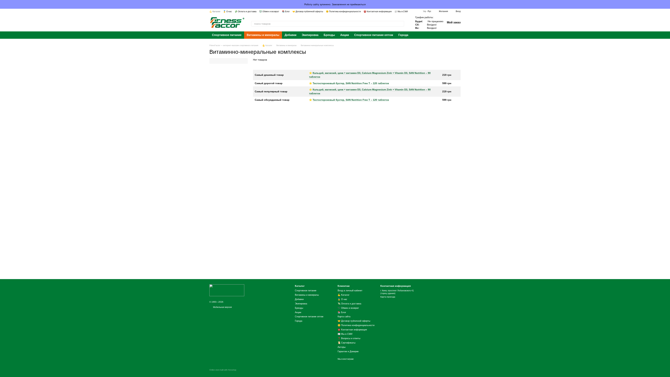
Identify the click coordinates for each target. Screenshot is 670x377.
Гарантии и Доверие (348, 351)
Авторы (341, 347)
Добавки (290, 35)
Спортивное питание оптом (373, 35)
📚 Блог (286, 11)
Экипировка (310, 35)
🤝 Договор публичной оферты (307, 11)
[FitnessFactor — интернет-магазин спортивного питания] (226, 290)
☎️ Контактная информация (378, 11)
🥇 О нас (227, 11)
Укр (424, 11)
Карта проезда (387, 297)
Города (403, 35)
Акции (344, 35)
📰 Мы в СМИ (401, 11)
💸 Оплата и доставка (245, 11)
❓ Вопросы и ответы (349, 338)
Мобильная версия (222, 307)
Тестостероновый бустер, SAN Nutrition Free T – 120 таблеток (351, 83)
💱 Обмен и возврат (269, 11)
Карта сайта (344, 316)
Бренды (329, 35)
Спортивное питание (226, 35)
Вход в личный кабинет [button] (350, 290)
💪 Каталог (214, 11)
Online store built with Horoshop (222, 370)
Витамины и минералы (263, 35)
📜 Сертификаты (346, 342)
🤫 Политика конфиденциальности (343, 11)
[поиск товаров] (401, 24)
